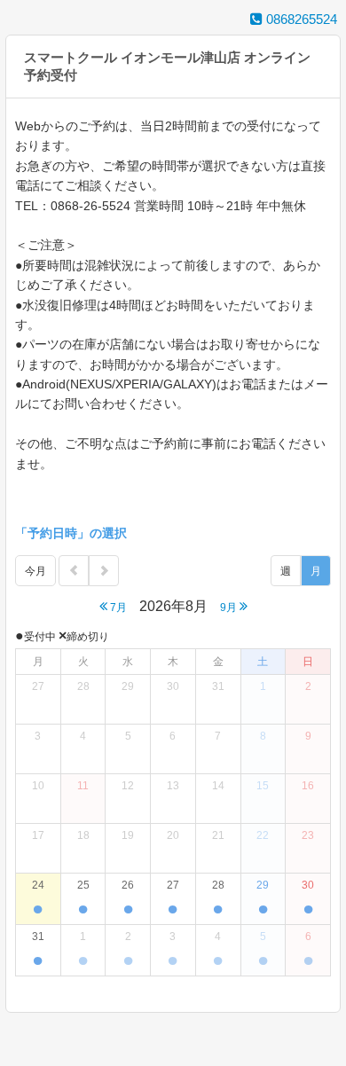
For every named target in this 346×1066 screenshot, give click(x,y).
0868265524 (300, 19)
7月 (117, 607)
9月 (230, 607)
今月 (35, 571)
